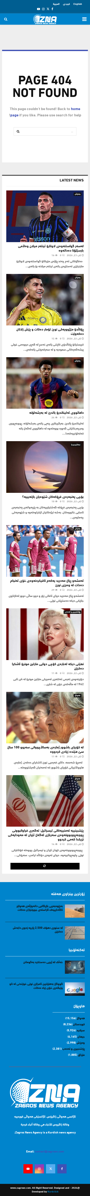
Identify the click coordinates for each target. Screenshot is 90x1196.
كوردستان (79, 1024)
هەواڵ (77, 695)
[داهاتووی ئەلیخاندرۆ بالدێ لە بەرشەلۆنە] (45, 383)
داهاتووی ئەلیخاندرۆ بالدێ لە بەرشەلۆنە (56, 413)
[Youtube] (28, 1168)
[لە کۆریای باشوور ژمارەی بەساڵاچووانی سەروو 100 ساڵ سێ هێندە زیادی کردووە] (45, 718)
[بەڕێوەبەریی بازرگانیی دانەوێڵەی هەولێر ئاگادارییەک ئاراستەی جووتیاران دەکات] (75, 911)
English (77, 4)
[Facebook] (62, 1168)
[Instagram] (39, 1168)
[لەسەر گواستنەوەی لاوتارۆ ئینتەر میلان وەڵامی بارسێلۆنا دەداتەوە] (45, 216)
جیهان (81, 1036)
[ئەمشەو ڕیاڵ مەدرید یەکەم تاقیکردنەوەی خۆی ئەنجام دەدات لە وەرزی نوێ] (45, 551)
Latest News (72, 180)
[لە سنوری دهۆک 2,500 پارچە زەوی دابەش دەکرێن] (75, 932)
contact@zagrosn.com (49, 1151)
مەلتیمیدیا (75, 445)
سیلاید (81, 1030)
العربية (56, 4)
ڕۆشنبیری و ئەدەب (72, 612)
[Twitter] (50, 1168)
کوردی (66, 4)
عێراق (81, 1055)
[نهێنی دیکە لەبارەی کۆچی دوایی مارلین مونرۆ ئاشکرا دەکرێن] (45, 634)
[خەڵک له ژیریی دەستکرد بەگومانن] (75, 967)
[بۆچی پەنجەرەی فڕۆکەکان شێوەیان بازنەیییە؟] (45, 467)
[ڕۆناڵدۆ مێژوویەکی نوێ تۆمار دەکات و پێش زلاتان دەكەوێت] (45, 300)
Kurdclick (53, 1192)
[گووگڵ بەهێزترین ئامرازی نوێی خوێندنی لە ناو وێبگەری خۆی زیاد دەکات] (75, 989)
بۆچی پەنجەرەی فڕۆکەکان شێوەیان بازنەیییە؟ (53, 497)
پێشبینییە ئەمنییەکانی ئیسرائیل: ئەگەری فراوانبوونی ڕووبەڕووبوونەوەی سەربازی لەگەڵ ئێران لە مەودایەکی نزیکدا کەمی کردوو (46, 835)
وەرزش (77, 194)
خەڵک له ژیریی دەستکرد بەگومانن (43, 962)
